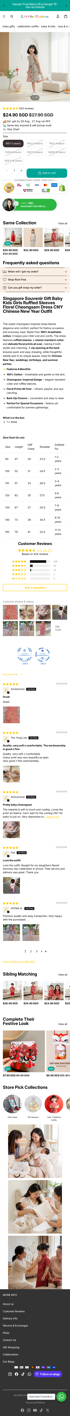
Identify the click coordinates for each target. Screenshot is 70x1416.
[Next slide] (66, 5)
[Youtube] (35, 1410)
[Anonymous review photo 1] (11, 714)
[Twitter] (47, 1410)
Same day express (18, 125)
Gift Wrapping (11, 1347)
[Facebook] (22, 1410)
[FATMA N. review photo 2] (30, 932)
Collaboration (10, 1354)
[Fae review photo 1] (11, 885)
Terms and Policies (35, 1402)
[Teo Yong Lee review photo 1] (11, 774)
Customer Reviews (14, 1311)
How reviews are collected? (19, 961)
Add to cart (49, 172)
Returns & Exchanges (15, 1325)
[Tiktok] (41, 1410)
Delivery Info (10, 1318)
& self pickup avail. (41, 125)
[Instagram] (29, 1410)
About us (8, 1303)
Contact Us (9, 1339)
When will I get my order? (23, 271)
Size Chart (13, 129)
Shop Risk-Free (17, 279)
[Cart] (66, 16)
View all (62, 223)
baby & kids (48, 26)
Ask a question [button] (35, 587)
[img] (10, 684)
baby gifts (9, 26)
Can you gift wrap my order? (25, 287)
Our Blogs (8, 1361)
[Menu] (4, 16)
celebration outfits (28, 26)
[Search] (12, 16)
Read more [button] (52, 816)
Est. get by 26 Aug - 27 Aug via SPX (28, 121)
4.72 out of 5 (44, 550)
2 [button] (31, 951)
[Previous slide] (4, 5)
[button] (11, 108)
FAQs (6, 1332)
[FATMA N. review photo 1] (11, 932)
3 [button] (37, 951)
